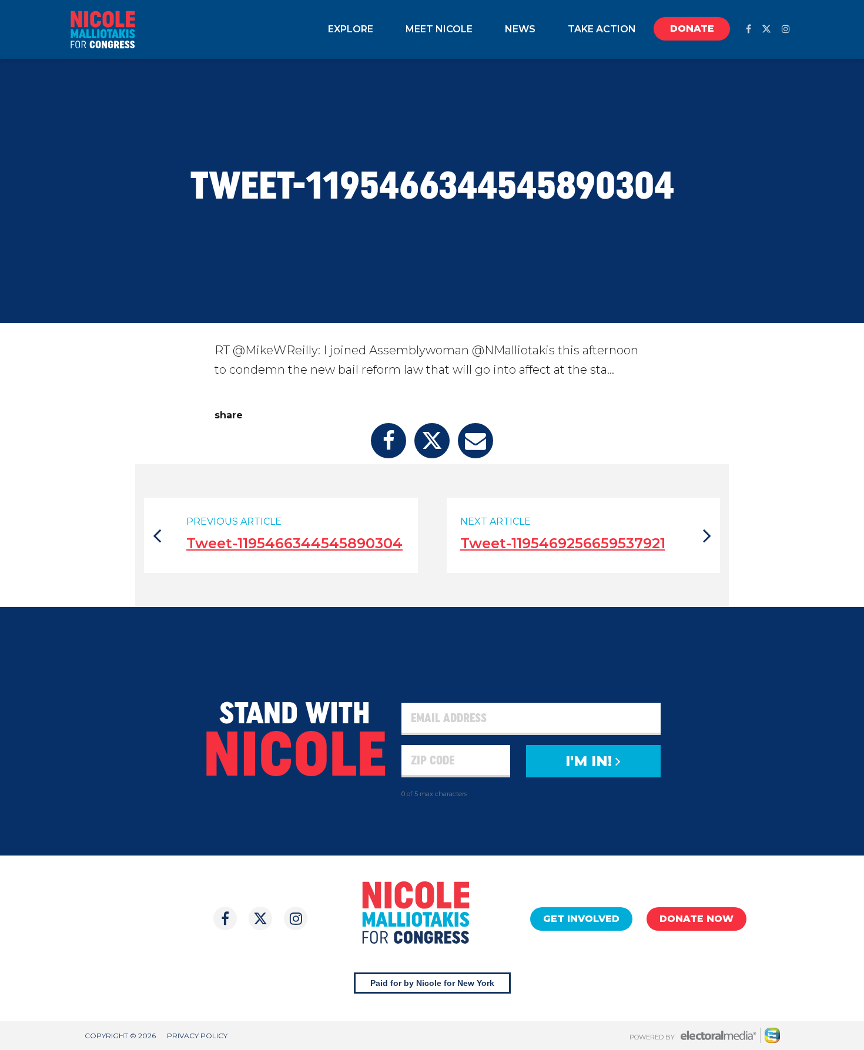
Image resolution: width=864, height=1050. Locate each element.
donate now (696, 918)
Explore (350, 29)
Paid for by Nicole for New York (432, 983)
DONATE (692, 28)
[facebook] (748, 29)
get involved (581, 918)
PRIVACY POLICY (197, 1035)
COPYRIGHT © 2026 (120, 1035)
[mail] (475, 440)
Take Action (602, 29)
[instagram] (786, 29)
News (520, 29)
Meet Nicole (439, 29)
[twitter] (766, 29)
